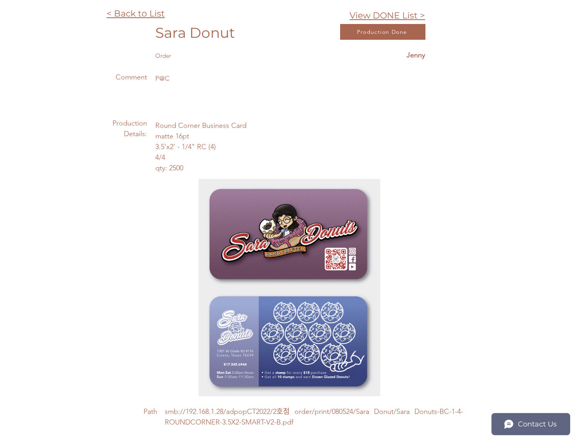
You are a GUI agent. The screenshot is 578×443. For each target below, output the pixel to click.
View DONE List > (387, 15)
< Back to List (136, 13)
